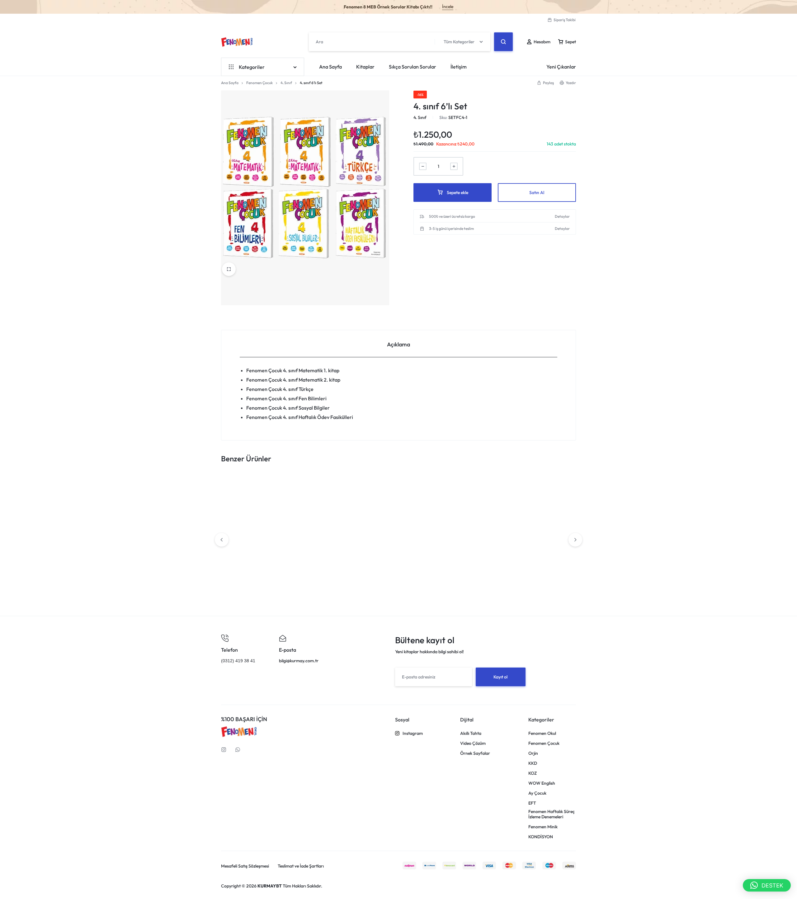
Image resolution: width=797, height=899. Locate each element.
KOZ (532, 773)
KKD (532, 763)
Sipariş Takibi (565, 19)
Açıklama (398, 344)
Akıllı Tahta (470, 733)
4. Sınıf (286, 82)
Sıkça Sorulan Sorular (412, 67)
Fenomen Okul (542, 733)
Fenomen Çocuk (259, 82)
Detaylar (562, 216)
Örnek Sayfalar (475, 753)
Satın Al (536, 192)
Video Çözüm (473, 743)
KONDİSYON (540, 837)
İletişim (458, 67)
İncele (447, 6)
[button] (767, 885)
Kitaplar (365, 67)
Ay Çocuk (537, 793)
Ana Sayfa (330, 67)
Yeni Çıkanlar (561, 67)
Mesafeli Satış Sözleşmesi (245, 866)
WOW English (541, 783)
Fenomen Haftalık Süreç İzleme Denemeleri (551, 814)
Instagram (413, 733)
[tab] (398, 343)
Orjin (533, 753)
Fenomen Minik (543, 827)
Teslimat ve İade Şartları (301, 866)
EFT (532, 803)
